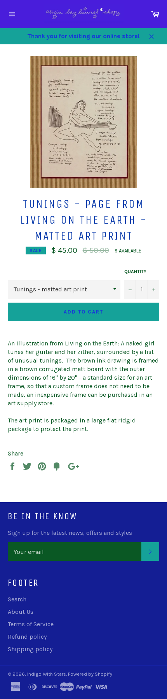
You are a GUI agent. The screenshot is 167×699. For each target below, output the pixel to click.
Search (17, 599)
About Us (20, 611)
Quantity (135, 271)
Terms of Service (31, 624)
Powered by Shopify (90, 674)
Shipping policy (30, 649)
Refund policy (27, 636)
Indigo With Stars (46, 674)
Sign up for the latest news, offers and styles (70, 532)
